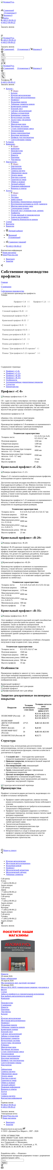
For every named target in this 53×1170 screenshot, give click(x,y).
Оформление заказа (9, 1074)
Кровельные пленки (9, 1029)
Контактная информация (11, 1098)
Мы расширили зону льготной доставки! (18, 983)
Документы (6, 1012)
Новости (4, 974)
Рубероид (5, 1045)
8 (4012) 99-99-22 (9, 20)
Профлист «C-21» (13, 373)
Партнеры (5, 1009)
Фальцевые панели (9, 1025)
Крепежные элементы (10, 1038)
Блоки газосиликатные (10, 1056)
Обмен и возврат (8, 1083)
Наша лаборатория (9, 978)
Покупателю (16, 166)
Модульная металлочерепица (13, 1020)
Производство (7, 1003)
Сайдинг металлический (11, 1034)
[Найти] (3, 60)
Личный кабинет (8, 1085)
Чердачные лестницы (10, 1049)
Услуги (14, 195)
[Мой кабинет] (2, 52)
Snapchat (9, 261)
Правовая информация (10, 1087)
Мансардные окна (8, 1047)
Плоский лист (7, 1032)
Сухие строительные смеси (12, 1052)
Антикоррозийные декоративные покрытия (24, 382)
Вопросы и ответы (9, 1089)
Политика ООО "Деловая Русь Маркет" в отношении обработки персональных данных (23, 1150)
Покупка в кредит (8, 1078)
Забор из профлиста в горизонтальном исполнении (22, 994)
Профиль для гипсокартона (12, 1060)
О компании (6, 1005)
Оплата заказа (7, 1076)
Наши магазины (9, 253)
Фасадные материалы (10, 1058)
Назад (15, 91)
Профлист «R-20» (13, 375)
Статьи (4, 992)
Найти (4, 1163)
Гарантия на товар (8, 1080)
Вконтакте (10, 259)
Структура (10, 384)
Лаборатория (6, 1069)
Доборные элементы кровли (13, 1027)
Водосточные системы (10, 1040)
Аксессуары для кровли (11, 1043)
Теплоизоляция (7, 1054)
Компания (15, 148)
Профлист (5, 1023)
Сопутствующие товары (11, 1063)
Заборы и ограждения (10, 1036)
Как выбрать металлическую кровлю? (17, 996)
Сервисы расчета (8, 1071)
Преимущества (12, 387)
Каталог (14, 93)
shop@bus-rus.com (10, 255)
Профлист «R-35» (13, 378)
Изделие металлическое (11, 1018)
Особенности (11, 380)
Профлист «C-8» (13, 371)
